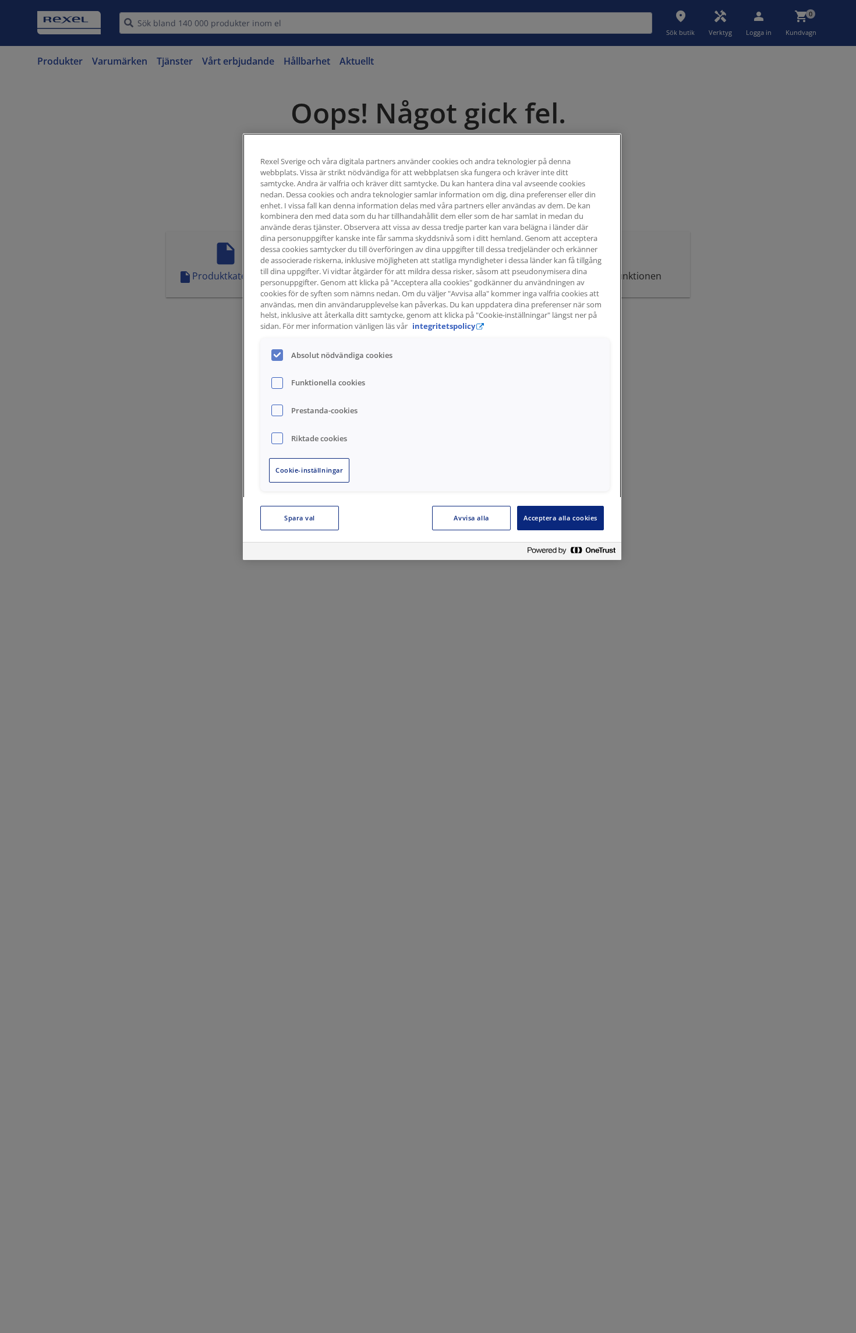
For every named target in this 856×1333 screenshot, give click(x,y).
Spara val (299, 517)
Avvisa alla (471, 517)
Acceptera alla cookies (560, 517)
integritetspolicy (443, 326)
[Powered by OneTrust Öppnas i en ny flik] (571, 552)
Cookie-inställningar (309, 470)
